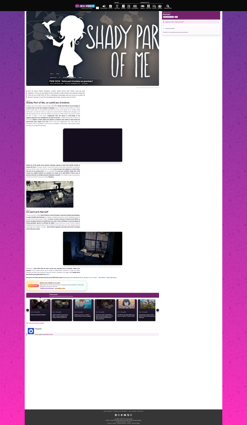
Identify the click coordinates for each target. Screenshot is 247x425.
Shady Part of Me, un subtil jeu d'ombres (174, 22)
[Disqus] (92, 355)
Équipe (114, 423)
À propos (109, 423)
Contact (129, 423)
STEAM (80, 77)
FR (97, 7)
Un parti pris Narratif (170, 28)
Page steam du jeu (111, 277)
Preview (57, 73)
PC (59, 77)
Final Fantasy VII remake (69, 277)
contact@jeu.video (60, 288)
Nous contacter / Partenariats (136, 411)
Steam (47, 274)
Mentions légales (108, 411)
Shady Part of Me (72, 77)
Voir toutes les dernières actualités (35, 323)
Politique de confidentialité (120, 411)
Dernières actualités (121, 421)
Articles (52, 73)
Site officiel (102, 277)
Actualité (129, 421)
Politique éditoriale (121, 423)
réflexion (64, 77)
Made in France (53, 77)
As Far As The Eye (83, 277)
